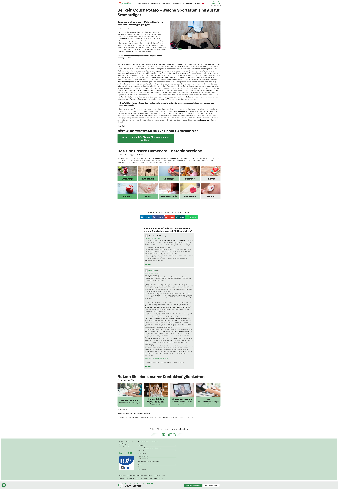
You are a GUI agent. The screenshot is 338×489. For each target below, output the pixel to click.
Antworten (148, 264)
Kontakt (140, 467)
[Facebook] (170, 434)
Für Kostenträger (143, 459)
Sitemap (158, 478)
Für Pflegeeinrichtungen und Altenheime (149, 448)
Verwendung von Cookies (140, 478)
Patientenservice (143, 456)
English (204, 3)
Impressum (151, 478)
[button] (146, 217)
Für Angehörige (142, 453)
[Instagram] (174, 434)
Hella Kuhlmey (152, 270)
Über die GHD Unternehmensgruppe (148, 461)
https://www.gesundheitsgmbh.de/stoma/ (157, 359)
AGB (163, 478)
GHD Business (142, 469)
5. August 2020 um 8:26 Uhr (153, 273)
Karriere (189, 3)
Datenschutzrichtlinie (125, 478)
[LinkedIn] (163, 434)
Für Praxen (141, 450)
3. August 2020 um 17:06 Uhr (153, 238)
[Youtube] (167, 434)
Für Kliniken (141, 445)
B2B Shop (197, 3)
